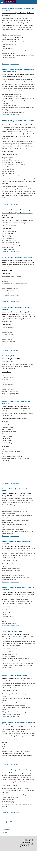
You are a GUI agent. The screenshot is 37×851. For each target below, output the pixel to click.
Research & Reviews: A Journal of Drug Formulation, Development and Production (18, 121)
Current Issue (15, 64)
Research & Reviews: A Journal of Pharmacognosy (17, 210)
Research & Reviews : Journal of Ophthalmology (17, 770)
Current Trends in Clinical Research (12, 631)
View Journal (5, 64)
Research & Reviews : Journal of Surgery (14, 676)
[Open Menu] (2, 2)
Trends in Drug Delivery (9, 356)
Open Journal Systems (9, 822)
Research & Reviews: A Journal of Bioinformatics (17, 257)
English (5, 832)
